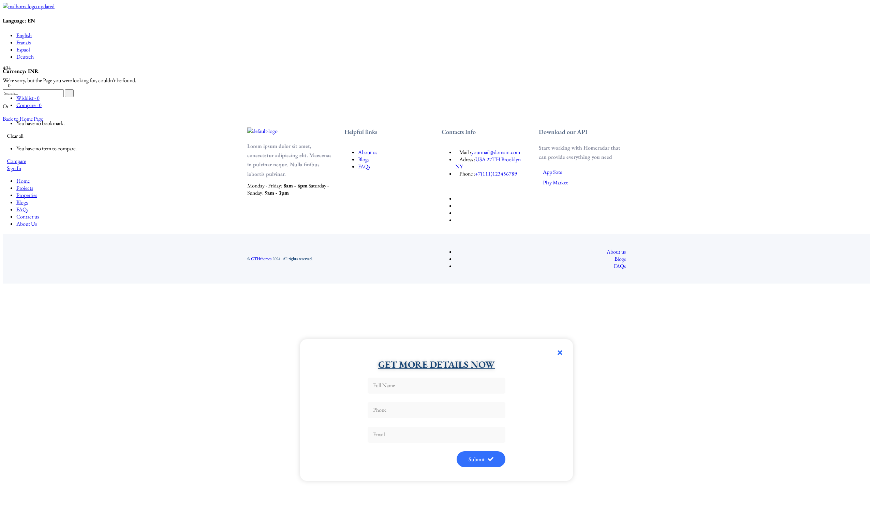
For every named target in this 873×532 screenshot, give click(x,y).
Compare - (29, 105)
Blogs (363, 159)
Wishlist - (28, 98)
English (24, 35)
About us (367, 152)
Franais (23, 42)
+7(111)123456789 (496, 173)
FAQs (364, 166)
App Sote (552, 172)
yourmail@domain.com (495, 152)
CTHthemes (261, 258)
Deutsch (25, 56)
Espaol (23, 49)
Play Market (555, 182)
